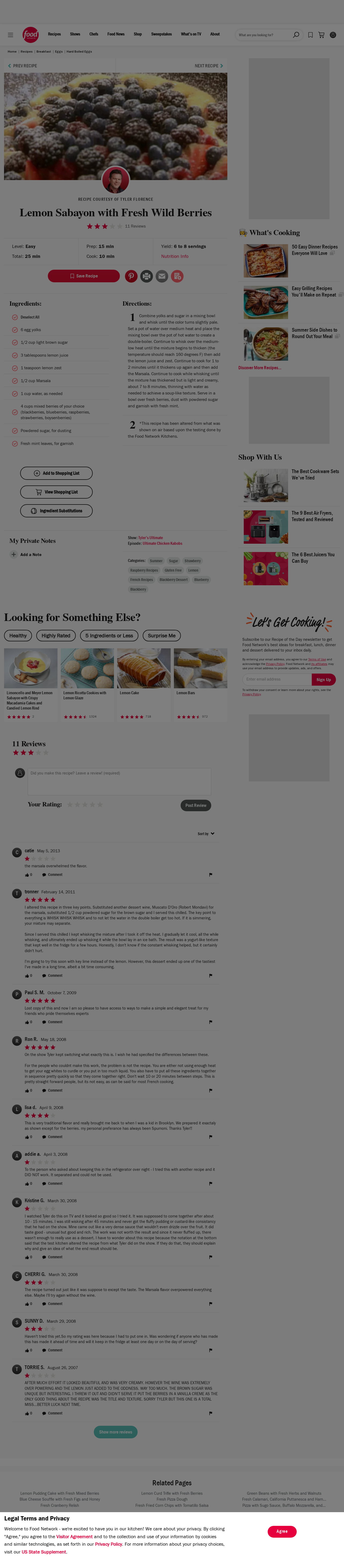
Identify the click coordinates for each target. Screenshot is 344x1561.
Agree (282, 1532)
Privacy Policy (108, 1544)
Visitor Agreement (74, 1537)
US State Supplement (44, 1552)
